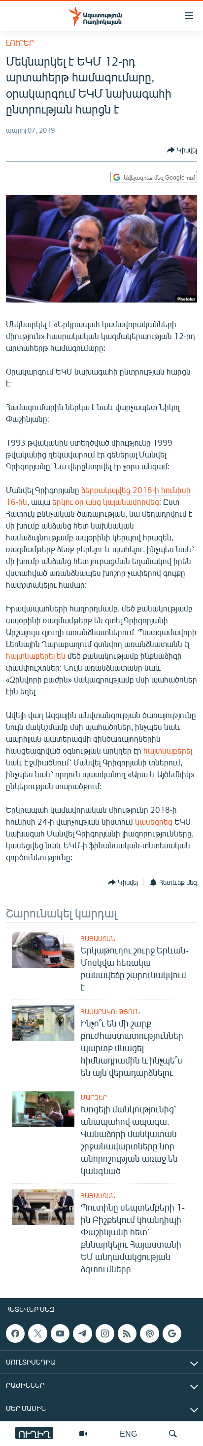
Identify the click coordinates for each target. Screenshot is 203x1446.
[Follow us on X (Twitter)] (37, 1333)
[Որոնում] (173, 1433)
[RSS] (127, 1333)
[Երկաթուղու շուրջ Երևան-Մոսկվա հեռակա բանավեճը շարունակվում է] (43, 950)
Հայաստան (98, 939)
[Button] (182, 150)
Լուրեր (20, 42)
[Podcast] (149, 1333)
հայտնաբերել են (37, 655)
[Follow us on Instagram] (105, 1333)
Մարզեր (94, 1098)
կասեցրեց (154, 821)
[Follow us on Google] (172, 1333)
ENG (128, 1433)
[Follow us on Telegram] (82, 1333)
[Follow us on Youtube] (60, 1333)
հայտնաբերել (167, 750)
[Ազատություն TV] (83, 1433)
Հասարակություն (110, 1012)
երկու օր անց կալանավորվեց (105, 501)
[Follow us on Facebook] (15, 1333)
